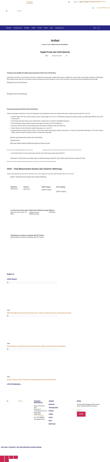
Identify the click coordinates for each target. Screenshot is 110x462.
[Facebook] (51, 428)
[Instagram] (55, 428)
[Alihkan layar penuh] (11, 457)
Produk (51, 411)
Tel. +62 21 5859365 (39, 416)
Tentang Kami (17, 28)
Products (26, 28)
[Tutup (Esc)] (2, 457)
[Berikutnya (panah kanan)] (7, 460)
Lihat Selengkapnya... (14, 384)
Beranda (8, 28)
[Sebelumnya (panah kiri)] (2, 460)
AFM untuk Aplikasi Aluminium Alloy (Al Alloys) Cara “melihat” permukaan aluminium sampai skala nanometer (39, 313)
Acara (51, 417)
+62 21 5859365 (29, 3)
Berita (46, 28)
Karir (51, 28)
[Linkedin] (60, 428)
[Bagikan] (7, 457)
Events (40, 28)
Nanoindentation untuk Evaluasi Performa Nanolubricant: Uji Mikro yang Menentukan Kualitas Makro (36, 346)
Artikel (33, 28)
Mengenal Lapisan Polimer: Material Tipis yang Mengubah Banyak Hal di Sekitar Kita (31, 379)
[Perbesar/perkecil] (16, 457)
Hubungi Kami (59, 28)
